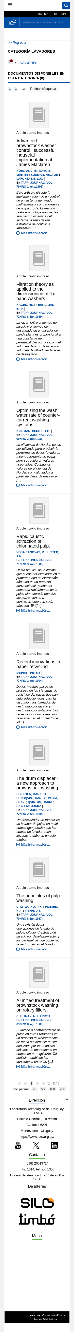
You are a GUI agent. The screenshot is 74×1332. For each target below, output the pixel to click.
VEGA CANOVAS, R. (30, 552)
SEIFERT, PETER (28, 672)
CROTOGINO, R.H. (29, 906)
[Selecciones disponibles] (24, 89)
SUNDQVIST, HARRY (30, 798)
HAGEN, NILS (26, 304)
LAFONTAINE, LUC (29, 178)
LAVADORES (27, 63)
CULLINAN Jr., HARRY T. (33, 1016)
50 (43, 1089)
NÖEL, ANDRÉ (26, 170)
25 (34, 1089)
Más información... (35, 233)
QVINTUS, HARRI (40, 802)
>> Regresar (17, 43)
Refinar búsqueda (43, 89)
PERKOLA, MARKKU (31, 794)
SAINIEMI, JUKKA (28, 806)
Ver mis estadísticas (54, 1315)
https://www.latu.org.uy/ (37, 1137)
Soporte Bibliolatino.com (47, 1319)
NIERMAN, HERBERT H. (33, 431)
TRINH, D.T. (33, 910)
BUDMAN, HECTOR (44, 174)
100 (52, 1089)
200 (62, 1089)
